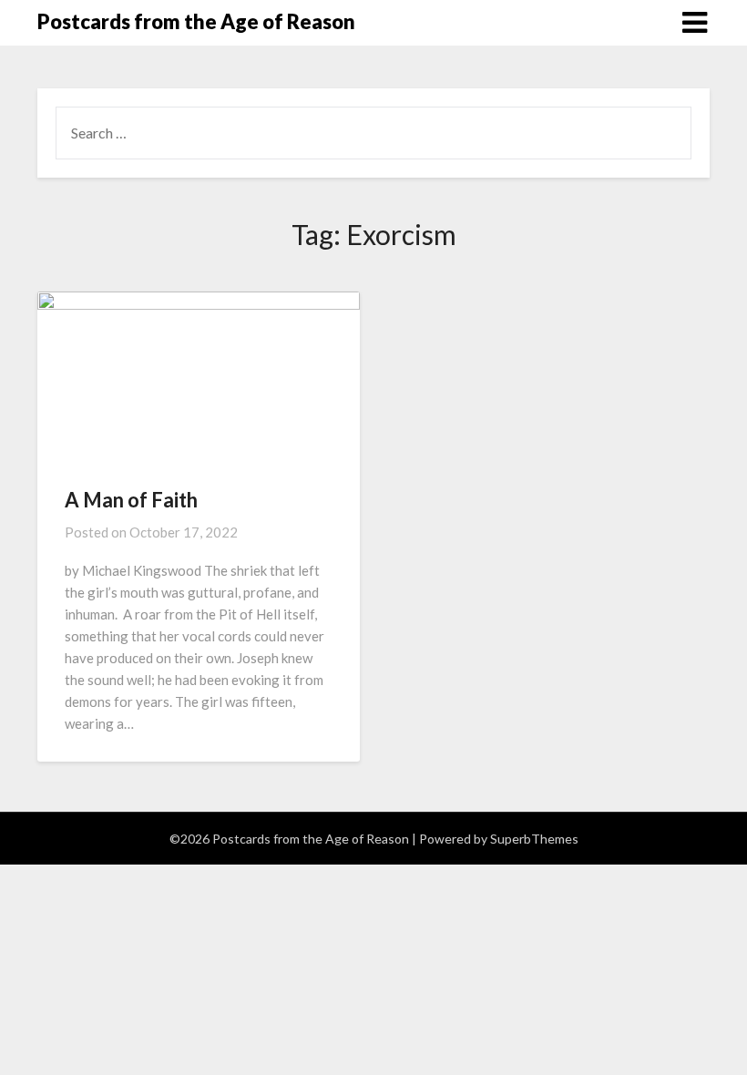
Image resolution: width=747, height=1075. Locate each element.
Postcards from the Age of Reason (196, 21)
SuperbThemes (534, 838)
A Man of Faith (131, 499)
